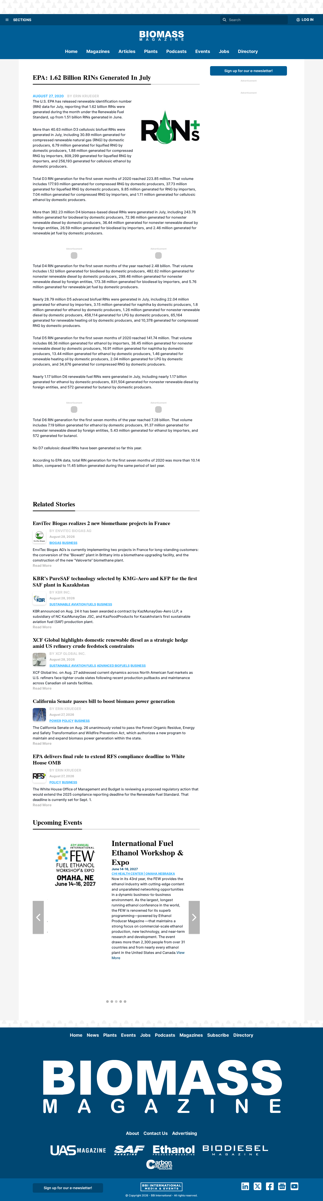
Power (55, 721)
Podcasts (176, 51)
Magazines (98, 51)
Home (71, 51)
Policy (68, 721)
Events (202, 51)
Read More (42, 565)
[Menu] (7, 19)
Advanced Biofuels (113, 665)
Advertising (184, 1133)
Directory (248, 51)
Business (69, 543)
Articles (126, 51)
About (132, 1133)
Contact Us (155, 1133)
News (93, 1035)
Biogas (55, 543)
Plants (151, 51)
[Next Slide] (194, 917)
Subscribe (218, 1035)
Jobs (224, 51)
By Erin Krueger (65, 708)
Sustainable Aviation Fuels (72, 604)
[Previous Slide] (38, 917)
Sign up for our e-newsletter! (248, 71)
